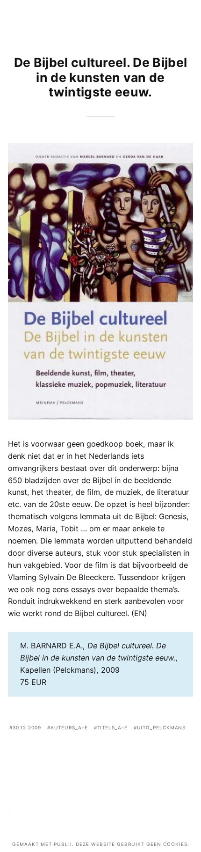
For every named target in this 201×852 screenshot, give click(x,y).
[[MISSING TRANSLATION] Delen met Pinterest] (100, 754)
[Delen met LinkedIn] (115, 754)
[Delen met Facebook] (72, 754)
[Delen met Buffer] (129, 754)
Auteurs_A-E (69, 727)
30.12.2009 (27, 727)
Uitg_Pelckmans (161, 727)
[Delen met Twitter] (86, 754)
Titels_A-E (112, 727)
